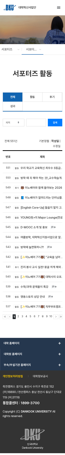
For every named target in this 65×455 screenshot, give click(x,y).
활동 (32, 97)
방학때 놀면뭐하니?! (29, 247)
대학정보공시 (40, 376)
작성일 (55, 141)
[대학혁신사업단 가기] (10, 7)
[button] (8, 49)
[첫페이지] (5, 316)
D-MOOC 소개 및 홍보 (31, 227)
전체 (12, 97)
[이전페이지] (10, 316)
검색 (55, 122)
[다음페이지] (55, 316)
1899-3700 (30, 403)
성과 (12, 106)
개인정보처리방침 (13, 376)
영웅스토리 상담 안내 (30, 296)
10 (50, 316)
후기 (52, 97)
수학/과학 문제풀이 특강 (31, 287)
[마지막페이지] (60, 316)
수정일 (56, 146)
